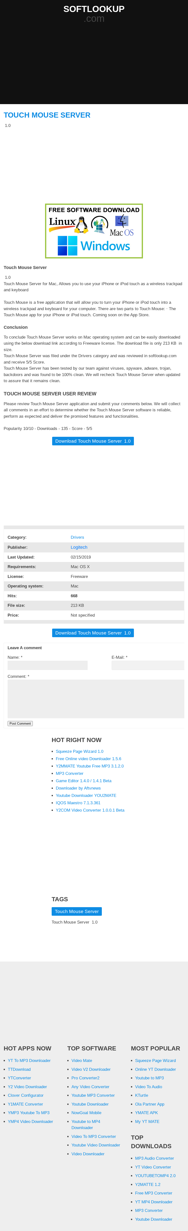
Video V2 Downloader (91, 1069)
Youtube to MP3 (149, 1078)
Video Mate (81, 1060)
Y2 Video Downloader (27, 1087)
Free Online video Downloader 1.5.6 (88, 758)
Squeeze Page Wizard (155, 1060)
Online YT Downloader (155, 1069)
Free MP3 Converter (153, 1193)
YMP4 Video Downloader (30, 1121)
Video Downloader (88, 1154)
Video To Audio (148, 1087)
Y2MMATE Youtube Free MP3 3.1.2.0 (90, 766)
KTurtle (141, 1095)
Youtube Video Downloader (95, 1145)
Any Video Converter (90, 1087)
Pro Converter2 (85, 1078)
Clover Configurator (26, 1095)
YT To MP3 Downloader (29, 1060)
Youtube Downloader (90, 1104)
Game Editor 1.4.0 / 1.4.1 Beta (83, 781)
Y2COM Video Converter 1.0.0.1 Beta (90, 810)
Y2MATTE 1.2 (147, 1184)
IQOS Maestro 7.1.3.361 (78, 803)
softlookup (94, 9)
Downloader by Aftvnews (78, 788)
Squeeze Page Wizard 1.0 (79, 751)
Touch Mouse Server (47, 115)
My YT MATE (147, 1121)
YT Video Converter (153, 1167)
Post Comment (20, 723)
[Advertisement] (96, 64)
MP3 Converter (69, 773)
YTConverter (19, 1078)
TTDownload (19, 1069)
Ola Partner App (149, 1104)
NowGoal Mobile (86, 1112)
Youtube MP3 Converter (93, 1095)
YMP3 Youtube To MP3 (28, 1112)
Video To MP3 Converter (93, 1136)
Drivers (78, 537)
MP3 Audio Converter (154, 1158)
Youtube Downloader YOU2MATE (86, 795)
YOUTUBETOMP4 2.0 (155, 1175)
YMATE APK (146, 1112)
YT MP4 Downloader (154, 1202)
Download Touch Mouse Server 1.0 (93, 441)
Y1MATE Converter (25, 1104)
